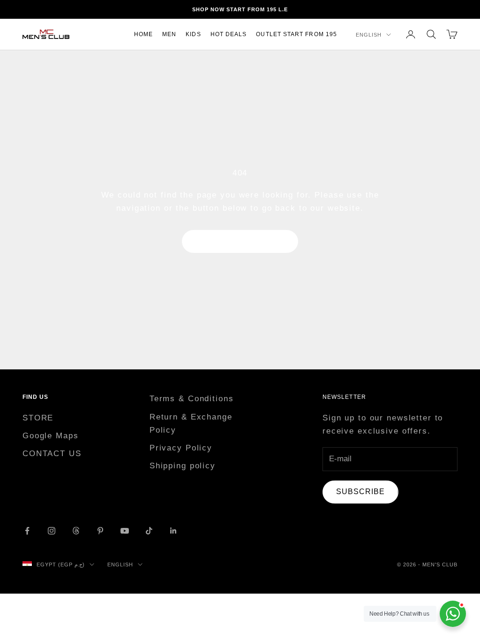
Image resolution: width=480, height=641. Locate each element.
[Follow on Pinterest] (100, 530)
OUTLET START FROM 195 (296, 34)
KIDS (193, 34)
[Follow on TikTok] (149, 530)
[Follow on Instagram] (51, 530)
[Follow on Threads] (76, 530)
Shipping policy (183, 465)
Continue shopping (240, 241)
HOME (143, 34)
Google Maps (50, 435)
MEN (169, 34)
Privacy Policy (181, 447)
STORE (37, 417)
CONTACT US (52, 453)
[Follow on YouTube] (124, 530)
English (369, 35)
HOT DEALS (228, 34)
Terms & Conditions (192, 398)
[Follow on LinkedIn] (173, 530)
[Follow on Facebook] (27, 530)
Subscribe (360, 492)
